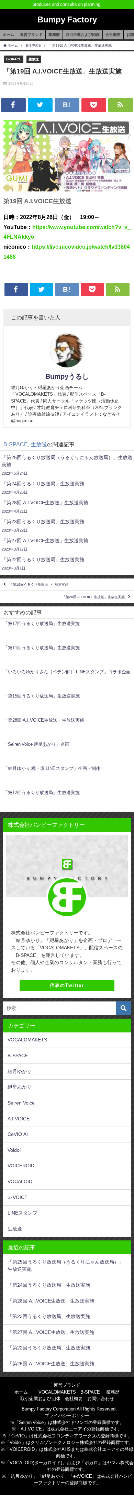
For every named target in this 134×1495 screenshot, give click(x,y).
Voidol (14, 1150)
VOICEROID (21, 1165)
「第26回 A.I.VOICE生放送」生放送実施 (51, 1363)
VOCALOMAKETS (27, 1039)
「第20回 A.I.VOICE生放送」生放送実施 (93, 596)
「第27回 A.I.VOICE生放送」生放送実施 (51, 1332)
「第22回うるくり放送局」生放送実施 (49, 1347)
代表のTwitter (67, 985)
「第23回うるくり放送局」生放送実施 (49, 1316)
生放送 (34, 59)
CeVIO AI (18, 1134)
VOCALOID (20, 1181)
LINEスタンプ (22, 1212)
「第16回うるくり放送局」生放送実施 (38, 584)
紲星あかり (20, 1087)
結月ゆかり (20, 1071)
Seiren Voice (21, 1102)
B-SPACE (13, 59)
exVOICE (17, 1197)
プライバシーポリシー (67, 1415)
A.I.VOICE (19, 1118)
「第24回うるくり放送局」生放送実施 (49, 1285)
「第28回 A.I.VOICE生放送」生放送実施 (51, 1300)
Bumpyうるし (67, 376)
